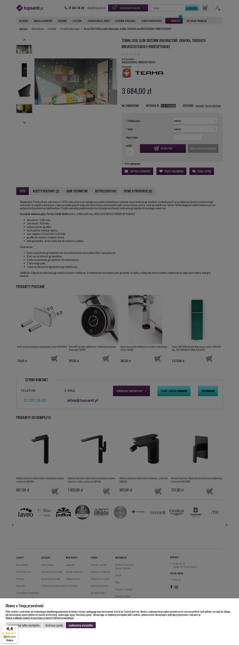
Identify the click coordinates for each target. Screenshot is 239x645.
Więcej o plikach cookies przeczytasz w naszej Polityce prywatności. (40, 618)
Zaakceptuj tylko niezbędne (24, 625)
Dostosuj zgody (54, 625)
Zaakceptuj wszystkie (80, 625)
